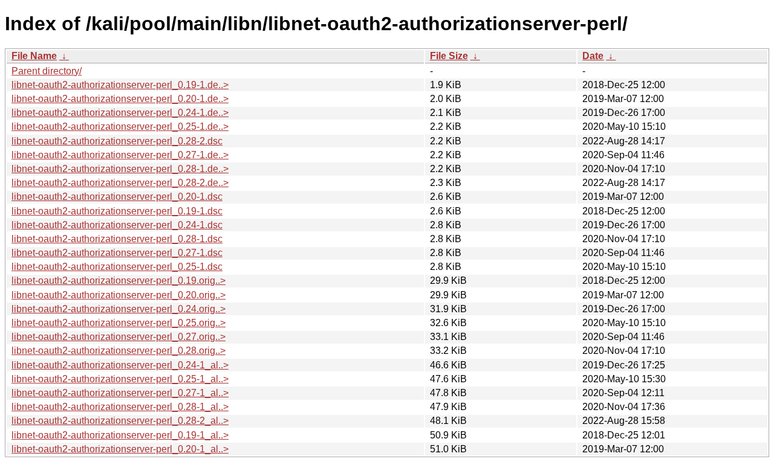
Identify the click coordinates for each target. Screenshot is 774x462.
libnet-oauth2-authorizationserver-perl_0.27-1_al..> (120, 393)
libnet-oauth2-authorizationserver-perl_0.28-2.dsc (117, 141)
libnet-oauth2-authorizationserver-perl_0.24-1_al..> (120, 365)
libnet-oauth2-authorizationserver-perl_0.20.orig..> (118, 295)
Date (592, 56)
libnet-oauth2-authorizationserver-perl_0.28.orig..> (118, 350)
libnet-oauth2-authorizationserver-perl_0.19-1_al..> (120, 435)
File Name (34, 56)
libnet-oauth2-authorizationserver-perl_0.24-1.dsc (117, 225)
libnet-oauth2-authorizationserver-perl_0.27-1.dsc (117, 253)
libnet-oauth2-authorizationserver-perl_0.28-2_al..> (120, 420)
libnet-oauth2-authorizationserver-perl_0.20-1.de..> (120, 99)
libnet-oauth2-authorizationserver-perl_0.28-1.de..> (120, 169)
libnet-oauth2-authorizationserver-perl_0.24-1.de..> (120, 112)
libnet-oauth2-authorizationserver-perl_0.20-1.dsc (117, 196)
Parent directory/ (46, 71)
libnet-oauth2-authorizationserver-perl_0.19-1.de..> (120, 85)
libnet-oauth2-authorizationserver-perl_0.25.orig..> (118, 323)
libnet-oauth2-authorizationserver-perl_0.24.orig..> (118, 309)
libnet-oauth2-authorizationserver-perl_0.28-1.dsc (117, 239)
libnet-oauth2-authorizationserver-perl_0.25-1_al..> (120, 379)
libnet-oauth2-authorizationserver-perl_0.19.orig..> (118, 280)
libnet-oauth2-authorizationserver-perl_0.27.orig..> (118, 337)
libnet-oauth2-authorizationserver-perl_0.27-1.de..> (120, 155)
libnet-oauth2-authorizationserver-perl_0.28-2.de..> (120, 183)
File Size (449, 56)
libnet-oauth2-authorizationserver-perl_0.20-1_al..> (120, 449)
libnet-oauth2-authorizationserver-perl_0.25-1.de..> (120, 126)
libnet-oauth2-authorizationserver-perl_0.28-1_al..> (120, 407)
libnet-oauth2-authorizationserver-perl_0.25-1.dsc (117, 266)
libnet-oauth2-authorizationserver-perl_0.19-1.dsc (117, 211)
